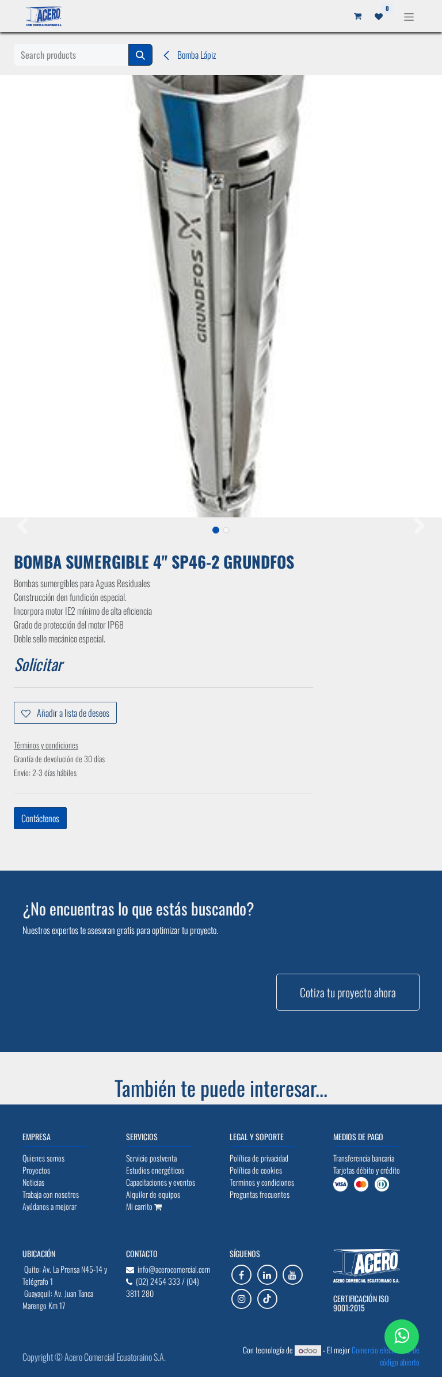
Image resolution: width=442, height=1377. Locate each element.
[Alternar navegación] (409, 16)
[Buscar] (140, 55)
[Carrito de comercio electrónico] (357, 16)
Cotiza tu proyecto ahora (348, 992)
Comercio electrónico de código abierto (386, 1356)
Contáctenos (40, 818)
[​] (241, 1275)
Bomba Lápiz (196, 55)
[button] (22, 526)
